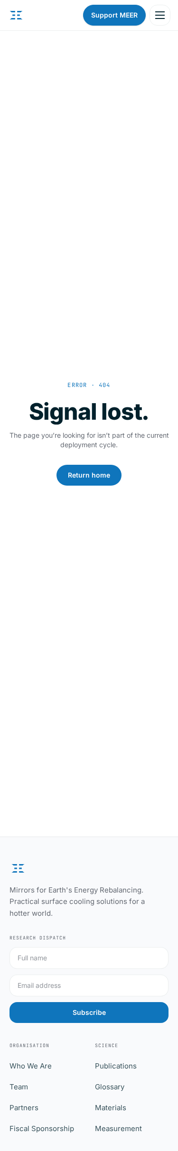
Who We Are (30, 1065)
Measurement (118, 1128)
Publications (116, 1065)
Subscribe (89, 1012)
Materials (110, 1107)
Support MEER (114, 15)
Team (18, 1086)
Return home (89, 475)
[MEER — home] (16, 15)
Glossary (109, 1086)
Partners (23, 1107)
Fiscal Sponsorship (41, 1128)
